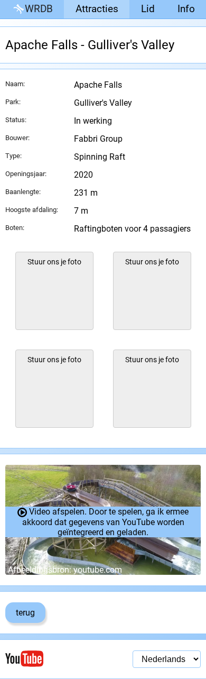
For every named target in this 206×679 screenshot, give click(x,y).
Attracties (97, 9)
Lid (148, 9)
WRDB (39, 9)
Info (186, 9)
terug (25, 613)
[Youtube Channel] (54, 658)
